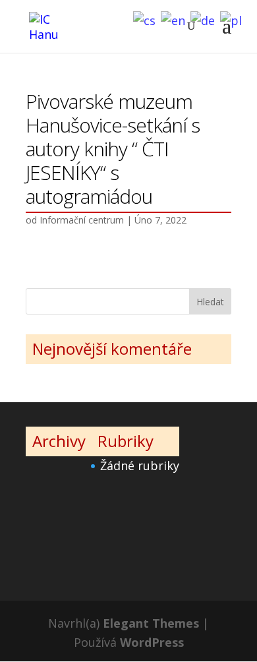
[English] (175, 19)
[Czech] (147, 19)
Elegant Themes (151, 623)
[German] (205, 19)
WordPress (152, 642)
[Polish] (233, 19)
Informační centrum (82, 220)
